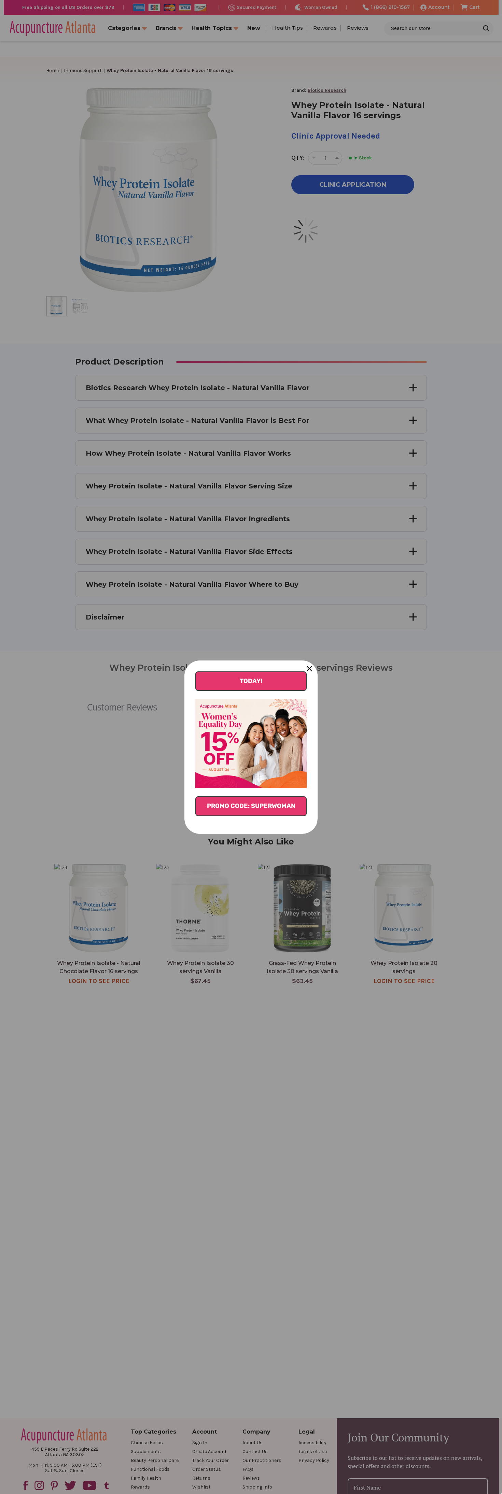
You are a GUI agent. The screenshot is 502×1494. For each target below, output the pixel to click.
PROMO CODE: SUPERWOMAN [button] (251, 806)
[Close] (309, 668)
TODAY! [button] (251, 681)
